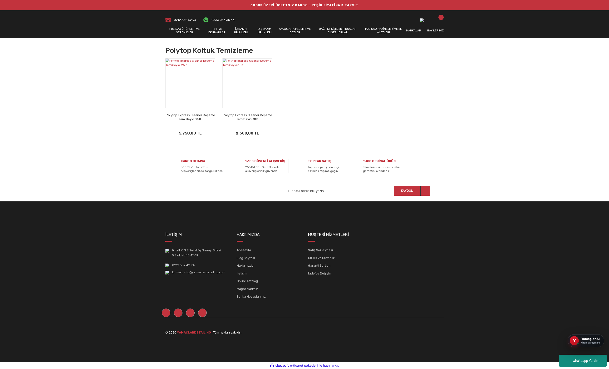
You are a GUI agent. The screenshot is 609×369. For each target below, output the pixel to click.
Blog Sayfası (246, 258)
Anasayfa (244, 250)
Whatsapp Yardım (586, 361)
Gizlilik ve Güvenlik (321, 258)
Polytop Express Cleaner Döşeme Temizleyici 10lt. (247, 117)
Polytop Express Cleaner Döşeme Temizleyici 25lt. (190, 117)
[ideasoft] (279, 365)
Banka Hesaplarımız (251, 296)
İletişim (242, 273)
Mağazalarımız (247, 289)
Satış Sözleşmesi (320, 250)
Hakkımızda (245, 265)
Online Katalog (247, 281)
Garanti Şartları (319, 265)
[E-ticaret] (304, 365)
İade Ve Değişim (320, 273)
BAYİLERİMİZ (435, 30)
